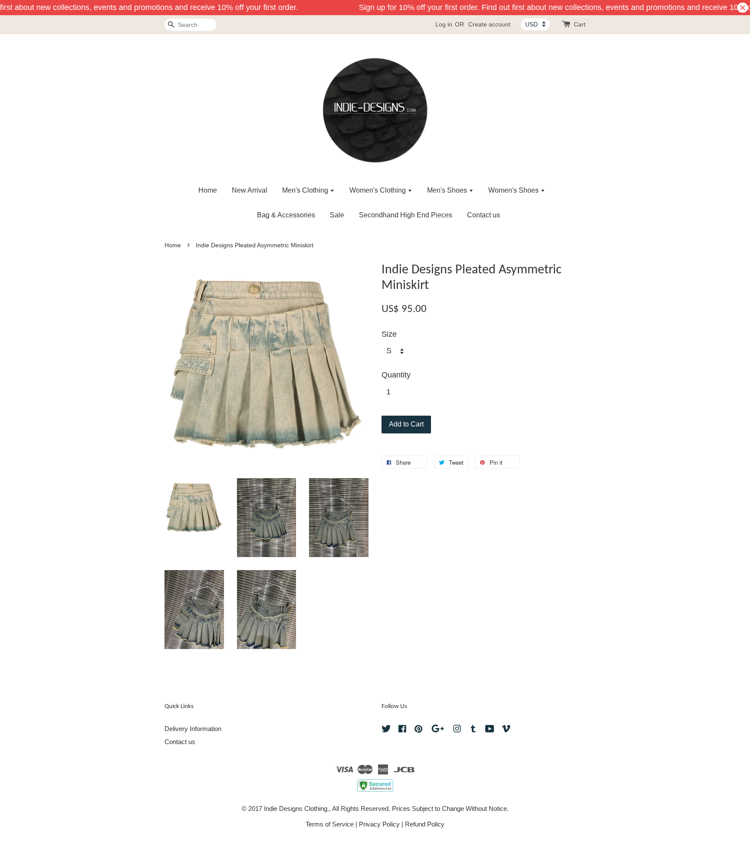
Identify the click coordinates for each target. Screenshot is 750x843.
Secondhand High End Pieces (405, 215)
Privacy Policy (379, 824)
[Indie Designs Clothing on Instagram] (457, 730)
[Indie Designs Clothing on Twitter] (386, 730)
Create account (489, 24)
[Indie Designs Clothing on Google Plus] (438, 730)
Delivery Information (192, 728)
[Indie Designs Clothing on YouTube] (490, 730)
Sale (337, 215)
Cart (580, 24)
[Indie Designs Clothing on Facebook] (402, 730)
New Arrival (249, 190)
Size (389, 334)
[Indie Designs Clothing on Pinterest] (418, 730)
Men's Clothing (306, 190)
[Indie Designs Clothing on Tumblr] (473, 730)
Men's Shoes (448, 190)
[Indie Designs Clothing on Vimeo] (506, 730)
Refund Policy (424, 824)
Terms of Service (330, 824)
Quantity (396, 375)
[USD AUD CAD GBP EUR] (535, 24)
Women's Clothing (378, 190)
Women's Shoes (514, 190)
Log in (443, 24)
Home (207, 190)
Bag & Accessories (286, 215)
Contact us (483, 215)
